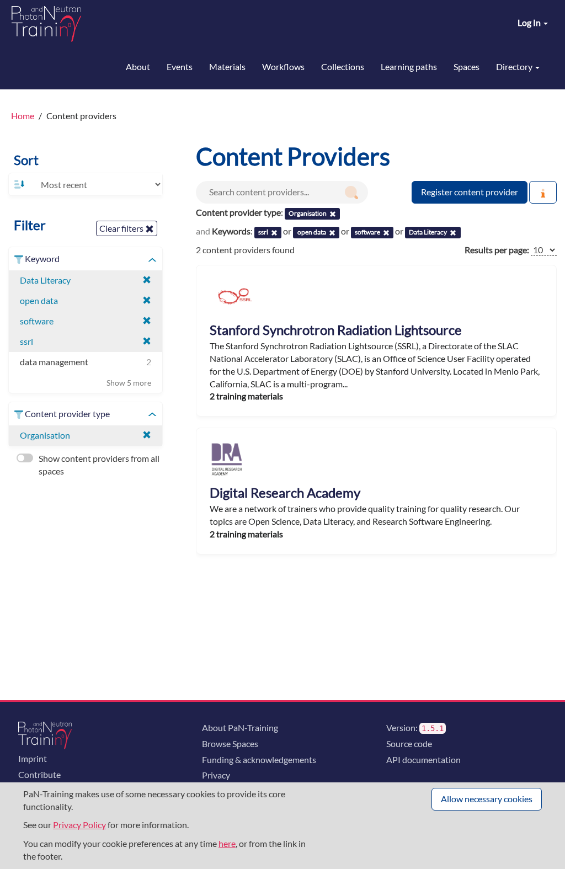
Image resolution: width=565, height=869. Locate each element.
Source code (409, 743)
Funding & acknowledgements (259, 759)
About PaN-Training (240, 727)
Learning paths (409, 66)
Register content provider (469, 191)
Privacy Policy (79, 824)
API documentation (423, 759)
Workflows (283, 66)
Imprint (32, 758)
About (138, 66)
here (227, 843)
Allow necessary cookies (486, 798)
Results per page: (497, 249)
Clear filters (122, 228)
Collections (342, 66)
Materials (227, 66)
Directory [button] (515, 66)
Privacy (216, 775)
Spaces (466, 66)
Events (180, 66)
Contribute (39, 774)
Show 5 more (128, 382)
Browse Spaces (230, 743)
